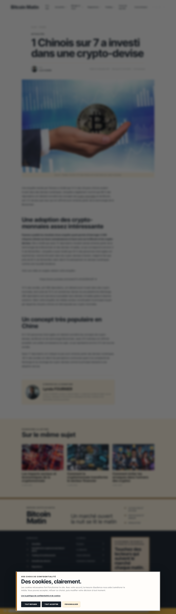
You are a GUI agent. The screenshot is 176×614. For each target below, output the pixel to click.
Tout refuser (31, 604)
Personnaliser (71, 604)
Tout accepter (51, 604)
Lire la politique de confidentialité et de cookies (40, 596)
